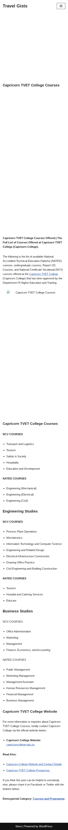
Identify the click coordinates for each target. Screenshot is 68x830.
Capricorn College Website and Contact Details (34, 764)
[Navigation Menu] (61, 6)
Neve (19, 826)
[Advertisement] (34, 47)
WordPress (45, 826)
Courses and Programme (49, 798)
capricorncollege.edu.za (20, 744)
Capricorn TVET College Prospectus (28, 770)
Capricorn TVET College (43, 274)
